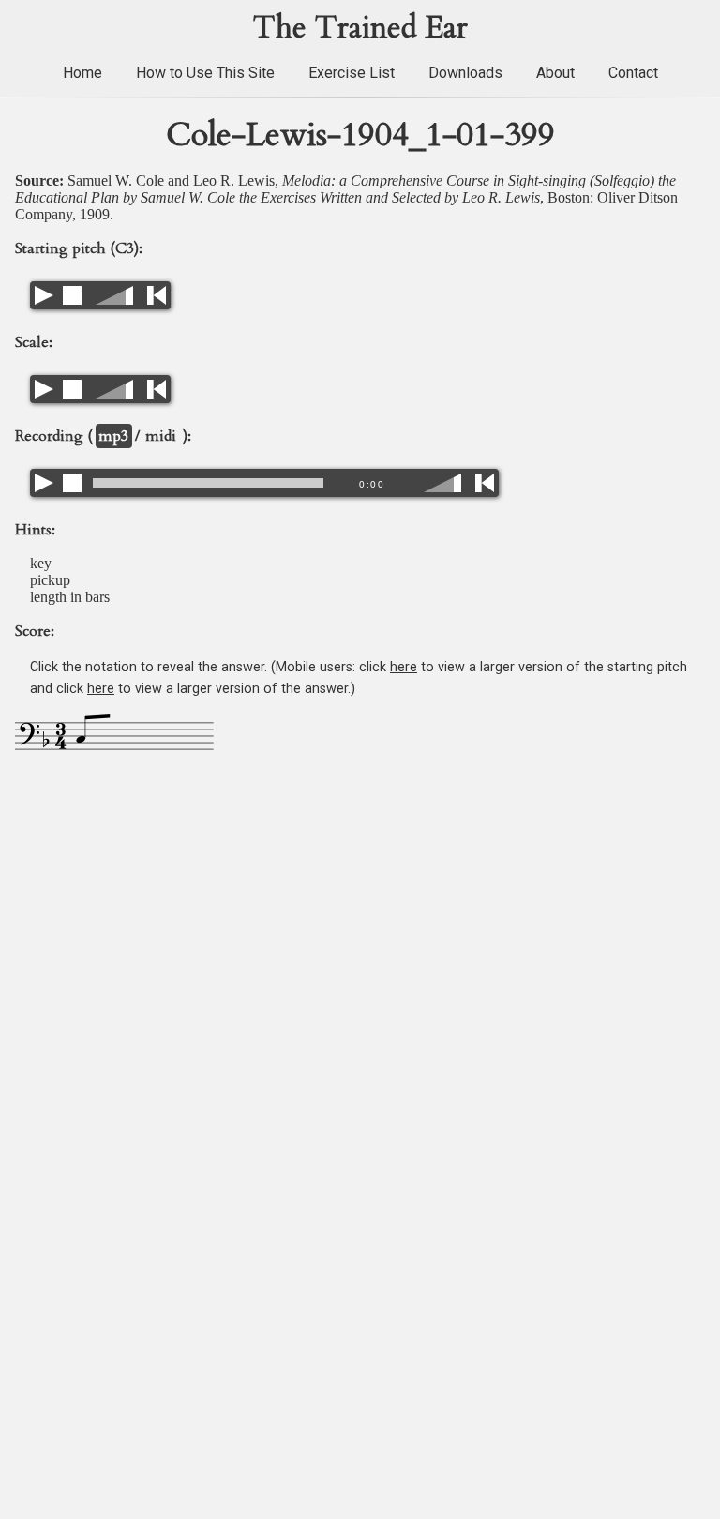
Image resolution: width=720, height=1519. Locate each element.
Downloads (465, 73)
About (555, 73)
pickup (50, 580)
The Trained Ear (360, 28)
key (41, 563)
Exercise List (351, 73)
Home (82, 73)
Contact (633, 73)
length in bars (70, 597)
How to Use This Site (205, 73)
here (403, 667)
